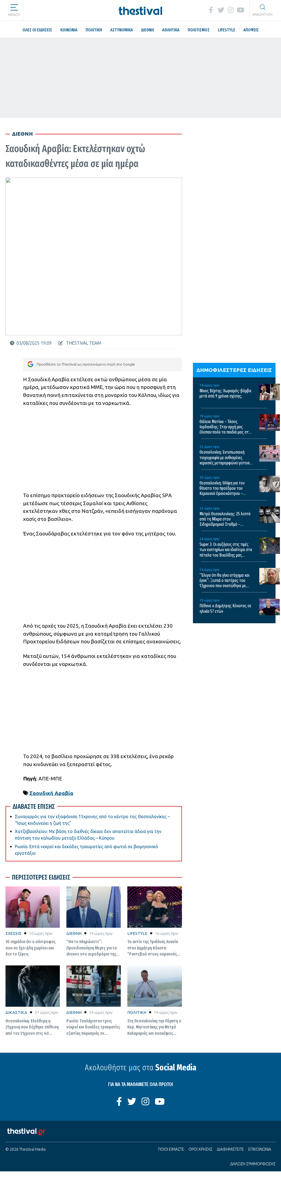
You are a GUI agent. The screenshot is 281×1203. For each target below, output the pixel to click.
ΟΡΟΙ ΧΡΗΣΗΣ (200, 1149)
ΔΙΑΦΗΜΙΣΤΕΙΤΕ (230, 1149)
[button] (14, 8)
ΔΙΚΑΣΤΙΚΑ (16, 1012)
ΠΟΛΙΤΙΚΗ (136, 1012)
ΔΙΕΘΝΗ (74, 933)
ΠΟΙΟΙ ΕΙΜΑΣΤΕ (171, 1149)
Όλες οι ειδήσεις (56, 9)
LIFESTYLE (137, 933)
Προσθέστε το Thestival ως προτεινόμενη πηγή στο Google (86, 364)
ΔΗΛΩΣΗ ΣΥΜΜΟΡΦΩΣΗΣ (253, 1164)
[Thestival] (140, 10)
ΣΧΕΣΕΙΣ (13, 933)
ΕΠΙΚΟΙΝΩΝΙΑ (259, 1149)
